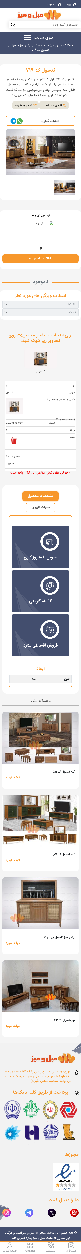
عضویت (52, 4)
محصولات (30, 1251)
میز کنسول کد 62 (64, 1020)
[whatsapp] (20, 121)
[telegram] (13, 121)
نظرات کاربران (40, 507)
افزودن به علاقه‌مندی (52, 105)
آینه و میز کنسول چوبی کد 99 (57, 937)
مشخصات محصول (40, 496)
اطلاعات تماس (41, 258)
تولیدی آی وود (40, 215)
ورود (69, 4)
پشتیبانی (50, 1251)
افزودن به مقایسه (24, 105)
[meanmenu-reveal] (26, 38)
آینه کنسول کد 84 (64, 854)
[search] (4, 25)
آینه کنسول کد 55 (64, 771)
